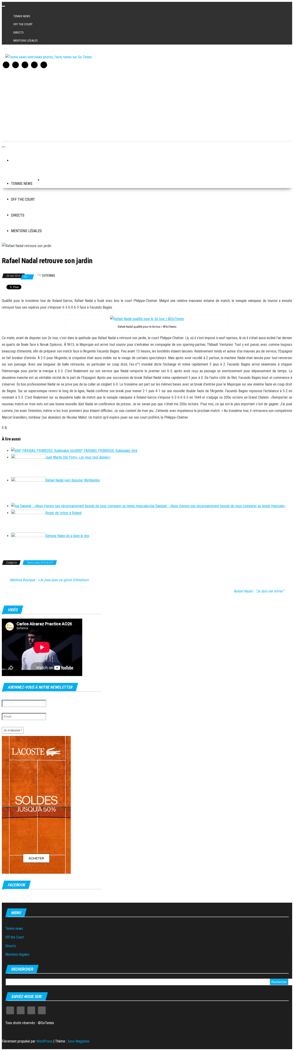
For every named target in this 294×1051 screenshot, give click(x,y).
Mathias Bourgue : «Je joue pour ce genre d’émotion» (49, 580)
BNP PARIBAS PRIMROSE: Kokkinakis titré (106, 450)
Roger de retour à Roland (63, 513)
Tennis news (21, 16)
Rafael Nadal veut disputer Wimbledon (72, 480)
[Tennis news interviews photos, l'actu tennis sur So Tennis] (17, 161)
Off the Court (23, 24)
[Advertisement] (139, 104)
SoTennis (48, 275)
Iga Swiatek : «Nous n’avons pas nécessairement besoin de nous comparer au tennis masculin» (217, 506)
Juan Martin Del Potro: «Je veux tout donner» (77, 457)
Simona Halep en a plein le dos (67, 536)
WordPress (44, 1041)
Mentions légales (25, 40)
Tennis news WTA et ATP (40, 562)
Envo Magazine (78, 1041)
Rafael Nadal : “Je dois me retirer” (259, 591)
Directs (18, 32)
